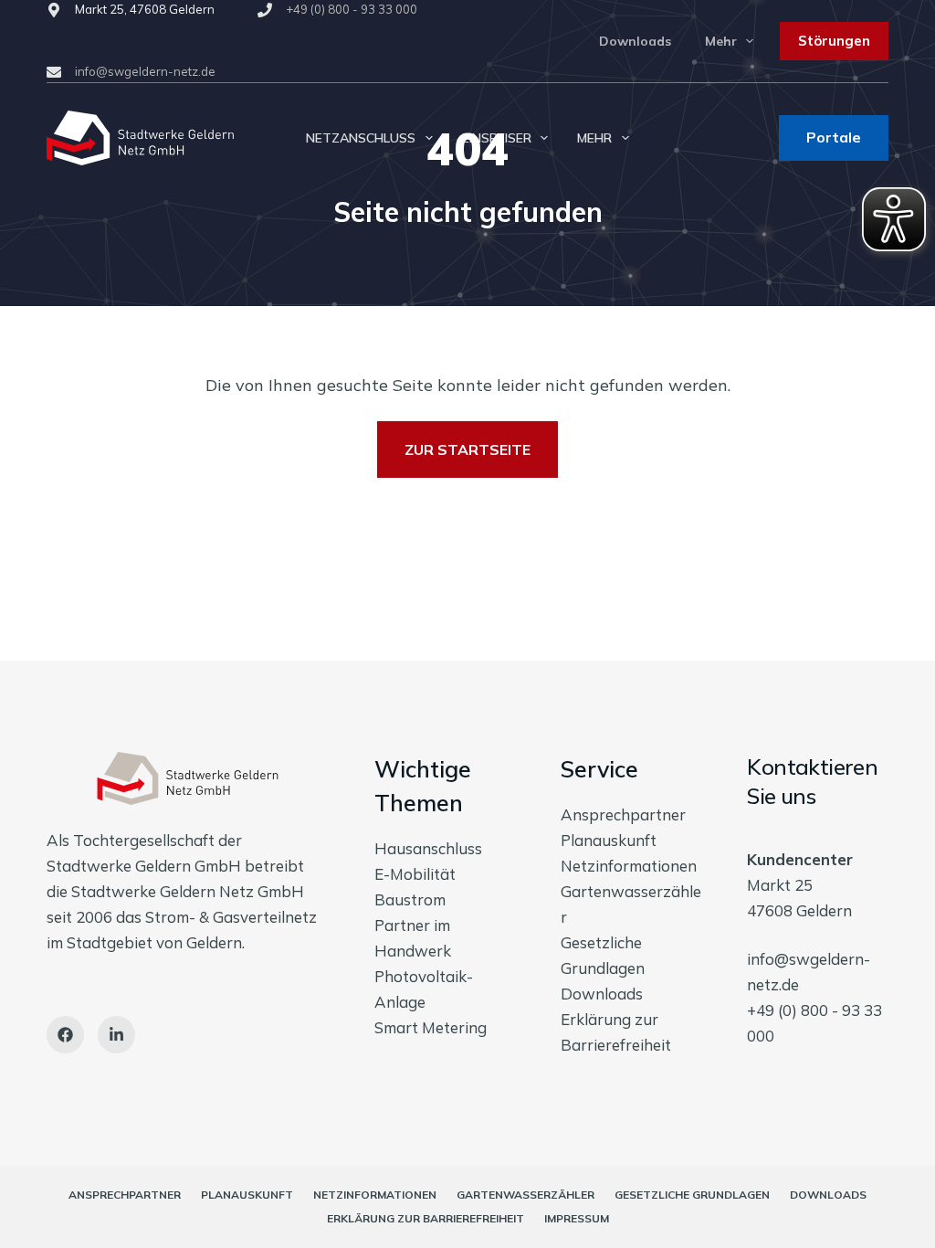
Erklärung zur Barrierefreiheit (425, 1218)
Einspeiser (496, 138)
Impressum (576, 1218)
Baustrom (410, 899)
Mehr (721, 41)
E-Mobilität (415, 873)
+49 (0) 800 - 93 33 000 (351, 9)
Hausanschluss (428, 848)
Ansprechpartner (623, 814)
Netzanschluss (360, 138)
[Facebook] (65, 1034)
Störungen (834, 40)
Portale (833, 137)
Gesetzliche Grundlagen (692, 1194)
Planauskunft (609, 840)
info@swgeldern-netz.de (145, 71)
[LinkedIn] (116, 1034)
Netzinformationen (629, 865)
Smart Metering (430, 1027)
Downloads (635, 41)
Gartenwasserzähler (525, 1194)
